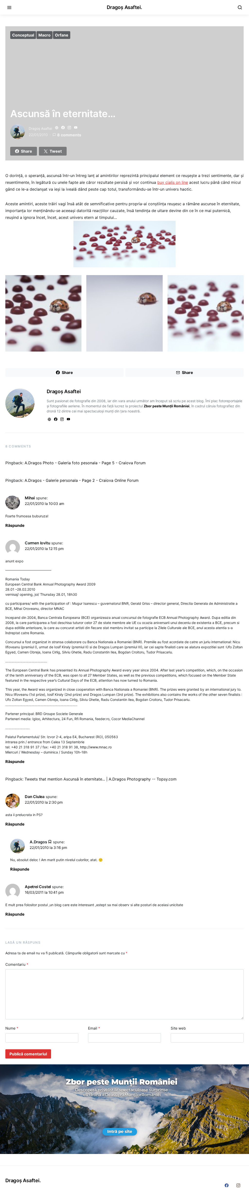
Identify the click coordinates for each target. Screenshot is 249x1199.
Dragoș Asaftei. (124, 7)
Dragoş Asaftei (40, 128)
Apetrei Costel (38, 886)
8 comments (69, 134)
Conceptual (23, 35)
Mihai (30, 497)
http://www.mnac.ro (96, 747)
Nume (11, 1028)
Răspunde (15, 525)
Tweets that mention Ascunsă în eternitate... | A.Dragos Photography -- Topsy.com (101, 779)
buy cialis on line (172, 182)
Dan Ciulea (34, 796)
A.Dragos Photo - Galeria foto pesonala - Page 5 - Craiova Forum (85, 462)
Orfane (61, 35)
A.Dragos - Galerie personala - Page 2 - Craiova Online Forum (82, 480)
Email (94, 1028)
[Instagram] (238, 1185)
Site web (178, 1028)
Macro (44, 35)
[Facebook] (226, 1185)
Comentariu (16, 964)
